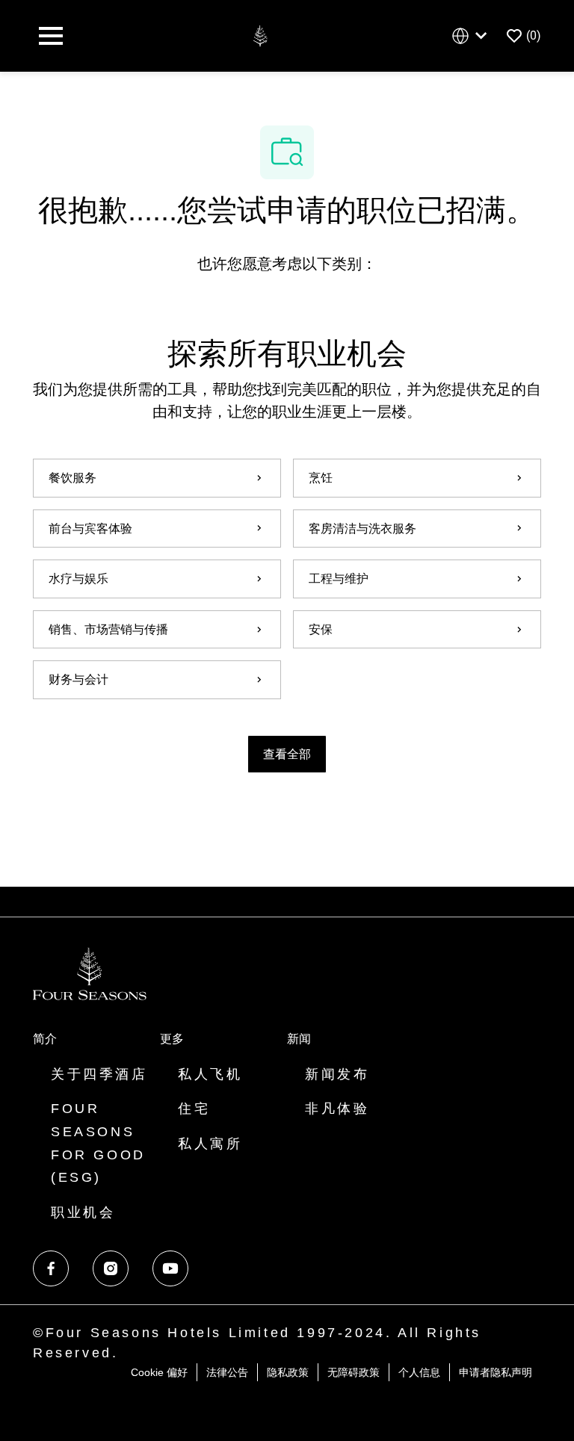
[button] (287, 754)
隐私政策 (288, 1372)
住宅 (194, 1108)
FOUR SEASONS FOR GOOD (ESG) (98, 1143)
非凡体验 (337, 1108)
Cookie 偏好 (159, 1372)
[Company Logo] (259, 34)
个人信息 (419, 1372)
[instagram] (111, 1268)
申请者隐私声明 (495, 1372)
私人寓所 (210, 1143)
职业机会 (83, 1212)
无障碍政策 (353, 1372)
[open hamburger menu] (51, 36)
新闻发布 (337, 1074)
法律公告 (227, 1372)
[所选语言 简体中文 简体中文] (472, 36)
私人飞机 (210, 1074)
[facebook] (51, 1268)
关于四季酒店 (99, 1074)
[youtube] (170, 1268)
